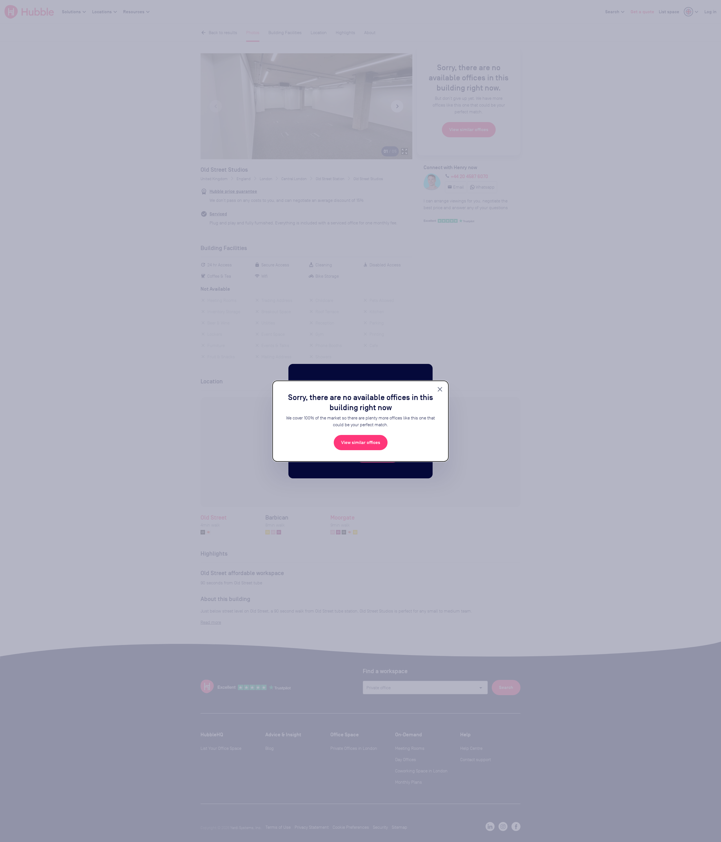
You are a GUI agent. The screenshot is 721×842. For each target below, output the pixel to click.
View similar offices (360, 442)
